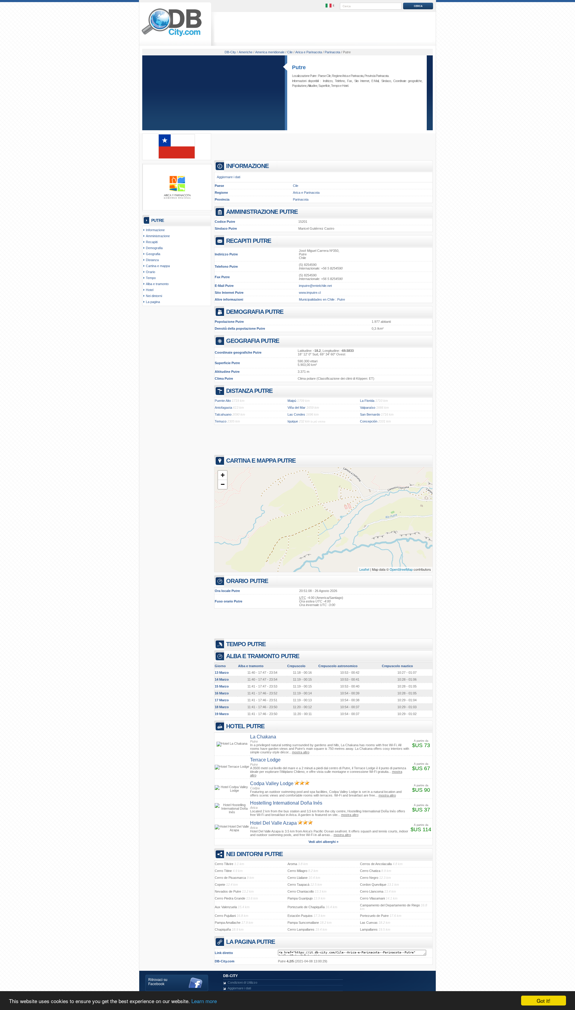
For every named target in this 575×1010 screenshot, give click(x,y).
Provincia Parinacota (376, 76)
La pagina (153, 302)
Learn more (204, 1001)
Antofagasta (223, 407)
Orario (150, 272)
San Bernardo (370, 414)
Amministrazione (158, 236)
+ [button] (223, 475)
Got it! (543, 1000)
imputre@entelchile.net (315, 285)
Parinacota (300, 199)
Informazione (155, 230)
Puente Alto (223, 400)
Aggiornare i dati (228, 177)
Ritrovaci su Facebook (157, 982)
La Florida (367, 400)
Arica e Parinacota (306, 192)
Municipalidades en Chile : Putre (322, 299)
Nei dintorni (154, 296)
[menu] (330, 5)
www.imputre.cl (310, 292)
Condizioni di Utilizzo (242, 982)
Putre (299, 67)
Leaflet (364, 569)
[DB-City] (172, 36)
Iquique (293, 421)
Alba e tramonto (157, 284)
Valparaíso (367, 407)
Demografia (154, 248)
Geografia (153, 254)
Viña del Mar (296, 407)
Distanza (152, 260)
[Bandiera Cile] (176, 157)
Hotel (345, 85)
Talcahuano (223, 414)
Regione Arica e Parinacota (347, 76)
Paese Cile (324, 76)
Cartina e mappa (158, 266)
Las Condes (296, 414)
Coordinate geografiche (407, 81)
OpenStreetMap (401, 569)
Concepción (368, 421)
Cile (295, 185)
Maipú (292, 400)
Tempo (335, 85)
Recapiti (152, 242)
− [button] (223, 484)
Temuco (220, 421)
